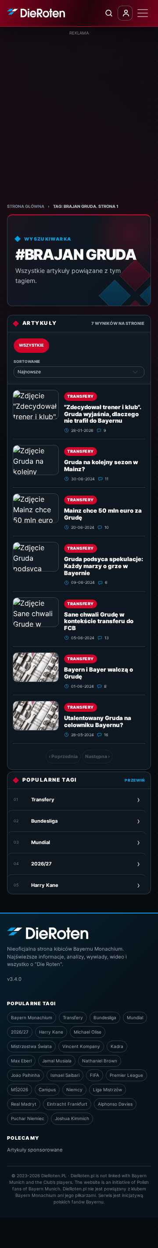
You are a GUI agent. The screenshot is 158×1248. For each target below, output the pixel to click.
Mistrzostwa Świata (31, 1046)
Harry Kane (51, 1031)
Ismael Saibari (64, 1075)
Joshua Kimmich (72, 1118)
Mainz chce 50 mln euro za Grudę (103, 514)
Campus (47, 1089)
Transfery (80, 396)
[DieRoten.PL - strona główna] (36, 13)
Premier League (126, 1075)
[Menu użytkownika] (125, 13)
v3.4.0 (14, 979)
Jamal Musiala (57, 1060)
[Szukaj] (108, 13)
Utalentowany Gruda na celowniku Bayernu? (97, 721)
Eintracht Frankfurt (67, 1104)
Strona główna (25, 206)
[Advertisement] (79, 114)
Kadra (117, 1046)
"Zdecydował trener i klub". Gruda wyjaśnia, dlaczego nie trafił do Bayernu (102, 413)
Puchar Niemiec (27, 1118)
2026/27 (20, 1031)
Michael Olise (87, 1031)
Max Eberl (21, 1060)
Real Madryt (23, 1104)
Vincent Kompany (81, 1046)
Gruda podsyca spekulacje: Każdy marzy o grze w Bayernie (103, 565)
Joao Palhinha (25, 1075)
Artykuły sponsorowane (35, 1150)
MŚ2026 (19, 1089)
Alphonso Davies (115, 1104)
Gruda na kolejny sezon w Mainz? (101, 465)
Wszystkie (31, 345)
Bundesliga (104, 1017)
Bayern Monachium (31, 1017)
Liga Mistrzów (107, 1089)
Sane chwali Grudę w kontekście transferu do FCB (98, 621)
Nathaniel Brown (99, 1060)
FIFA (94, 1075)
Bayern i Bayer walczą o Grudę (98, 673)
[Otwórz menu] (142, 13)
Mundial (135, 1017)
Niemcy (74, 1089)
